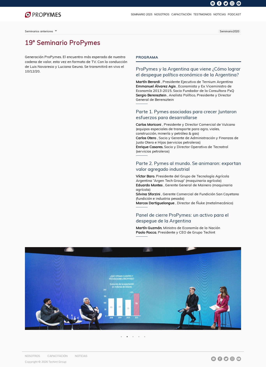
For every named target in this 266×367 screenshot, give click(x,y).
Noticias (219, 14)
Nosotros (161, 14)
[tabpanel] (133, 288)
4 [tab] (139, 337)
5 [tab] (145, 337)
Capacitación (181, 14)
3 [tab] (133, 337)
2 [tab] (127, 337)
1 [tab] (121, 337)
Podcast (234, 14)
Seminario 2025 (141, 14)
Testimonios (202, 14)
